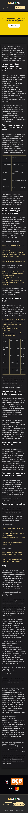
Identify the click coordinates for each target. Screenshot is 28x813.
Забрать (14, 26)
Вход (8, 7)
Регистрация (20, 7)
